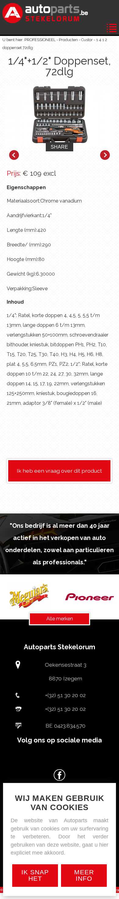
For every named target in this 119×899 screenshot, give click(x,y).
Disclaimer (71, 896)
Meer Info (84, 875)
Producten (68, 39)
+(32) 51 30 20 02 (65, 695)
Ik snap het (35, 875)
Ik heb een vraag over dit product (59, 470)
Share (59, 147)
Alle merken (59, 619)
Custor (87, 39)
